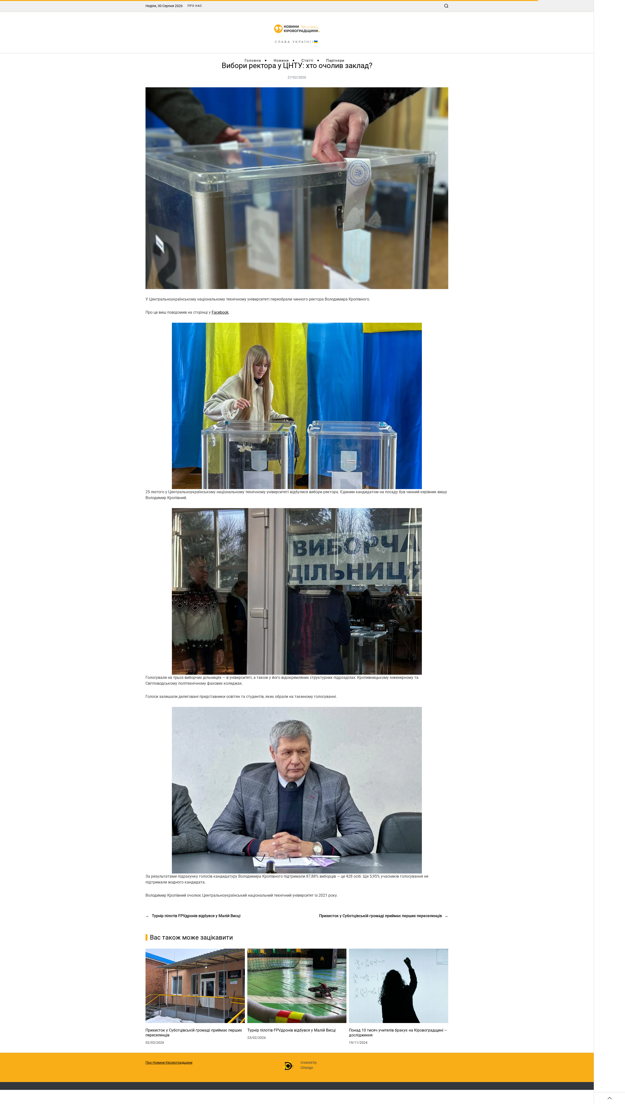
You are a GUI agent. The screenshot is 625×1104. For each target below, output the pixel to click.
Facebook (220, 312)
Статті (307, 60)
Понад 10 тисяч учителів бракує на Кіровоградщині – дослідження (398, 1032)
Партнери (335, 60)
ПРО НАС (195, 6)
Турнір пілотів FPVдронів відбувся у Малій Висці (291, 1030)
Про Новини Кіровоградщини (169, 1062)
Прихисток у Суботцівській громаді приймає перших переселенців (194, 1032)
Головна (253, 60)
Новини (281, 60)
